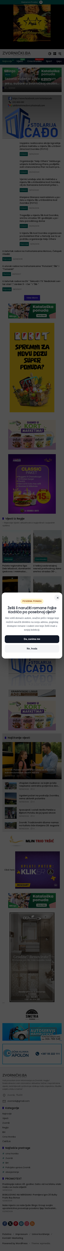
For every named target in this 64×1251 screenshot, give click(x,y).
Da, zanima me (32, 639)
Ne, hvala (32, 648)
